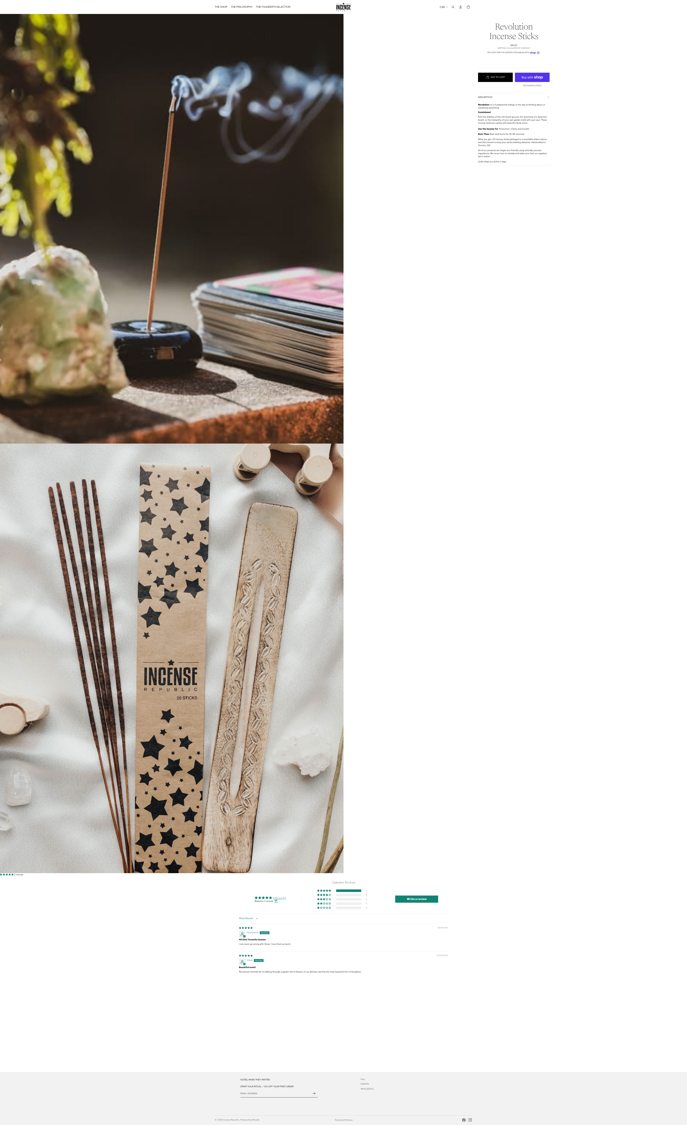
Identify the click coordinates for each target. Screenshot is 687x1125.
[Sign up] (314, 1093)
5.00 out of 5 (279, 898)
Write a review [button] (417, 899)
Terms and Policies (343, 1120)
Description (485, 97)
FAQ (363, 1079)
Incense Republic (231, 1119)
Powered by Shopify (250, 1119)
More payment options (532, 85)
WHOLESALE (367, 1088)
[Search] (453, 7)
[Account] (460, 7)
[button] (7, 874)
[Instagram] (470, 1120)
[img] (246, 927)
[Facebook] (464, 1120)
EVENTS (365, 1084)
